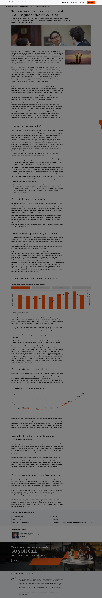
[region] (51, 2)
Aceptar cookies (91, 2)
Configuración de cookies (66, 2)
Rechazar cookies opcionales (79, 2)
